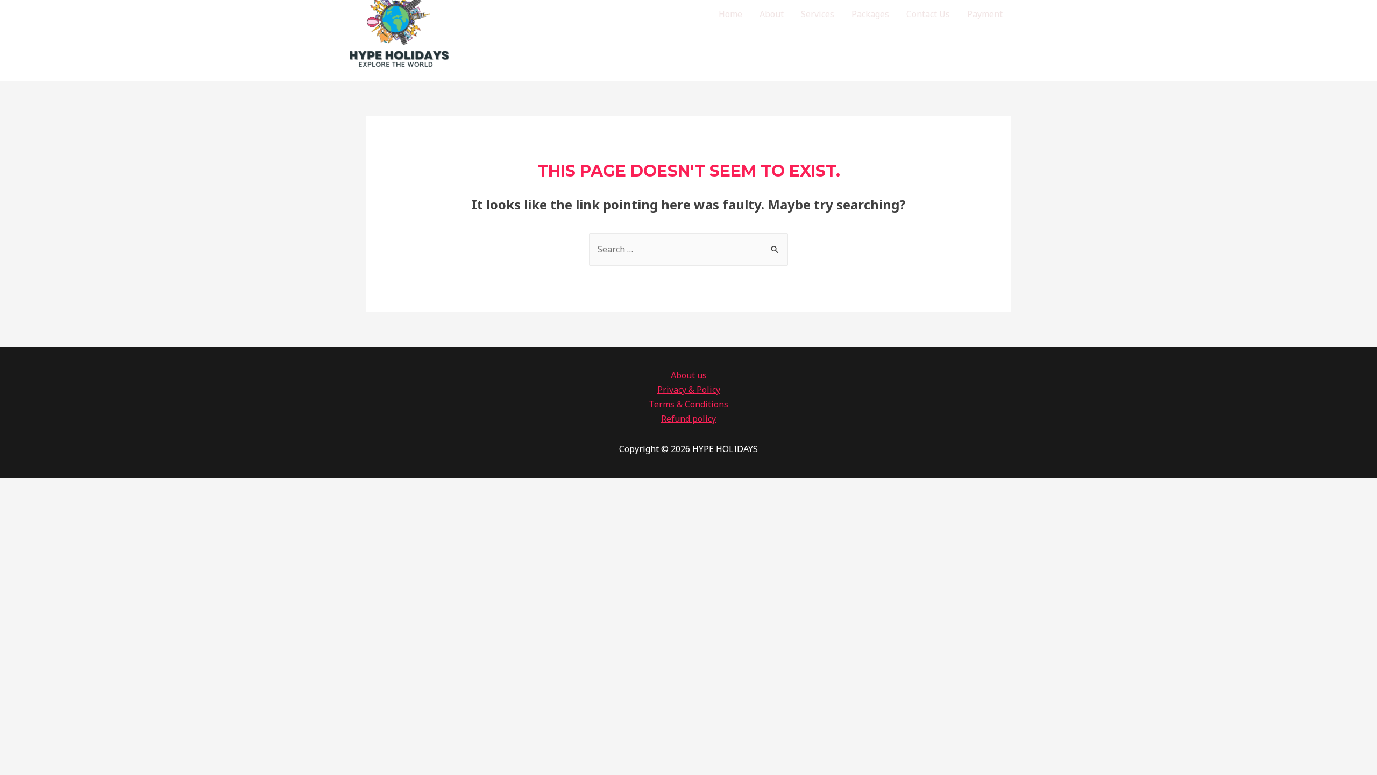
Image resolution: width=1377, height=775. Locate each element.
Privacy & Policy (688, 390)
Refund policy (688, 419)
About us (689, 375)
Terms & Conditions (688, 404)
